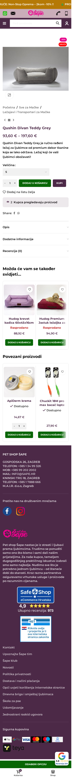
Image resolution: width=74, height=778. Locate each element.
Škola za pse (12, 701)
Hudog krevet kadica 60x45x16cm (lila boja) (19, 323)
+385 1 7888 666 (29, 482)
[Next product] (13, 120)
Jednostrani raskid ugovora (23, 714)
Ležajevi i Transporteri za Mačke (26, 112)
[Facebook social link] (14, 213)
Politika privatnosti (17, 674)
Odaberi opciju (36, 764)
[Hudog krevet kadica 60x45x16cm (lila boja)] (19, 300)
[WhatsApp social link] (18, 213)
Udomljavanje (13, 707)
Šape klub (10, 660)
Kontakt (9, 647)
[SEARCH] (57, 23)
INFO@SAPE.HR (23, 474)
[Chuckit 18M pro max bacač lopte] (52, 382)
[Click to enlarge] (9, 95)
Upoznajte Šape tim (17, 654)
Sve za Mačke (29, 107)
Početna (9, 107)
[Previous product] (5, 120)
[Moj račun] (66, 23)
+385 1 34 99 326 (29, 466)
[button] (19, 435)
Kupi (59, 183)
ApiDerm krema (19, 401)
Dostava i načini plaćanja (21, 681)
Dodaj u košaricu (34, 183)
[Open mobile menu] (4, 23)
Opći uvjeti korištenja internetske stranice (34, 687)
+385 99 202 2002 (23, 470)
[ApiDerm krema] (19, 382)
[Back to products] (9, 120)
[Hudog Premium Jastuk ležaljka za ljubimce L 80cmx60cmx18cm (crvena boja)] (52, 300)
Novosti (8, 667)
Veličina (9, 165)
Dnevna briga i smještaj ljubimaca (28, 694)
